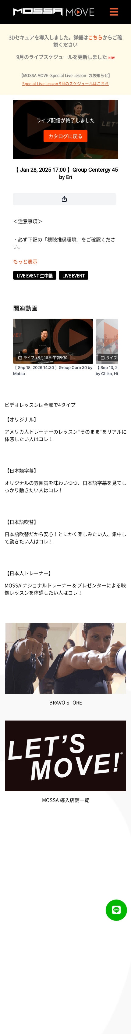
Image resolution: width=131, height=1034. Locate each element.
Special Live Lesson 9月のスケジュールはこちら (65, 83)
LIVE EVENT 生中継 (35, 275)
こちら (95, 37)
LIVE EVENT (73, 275)
